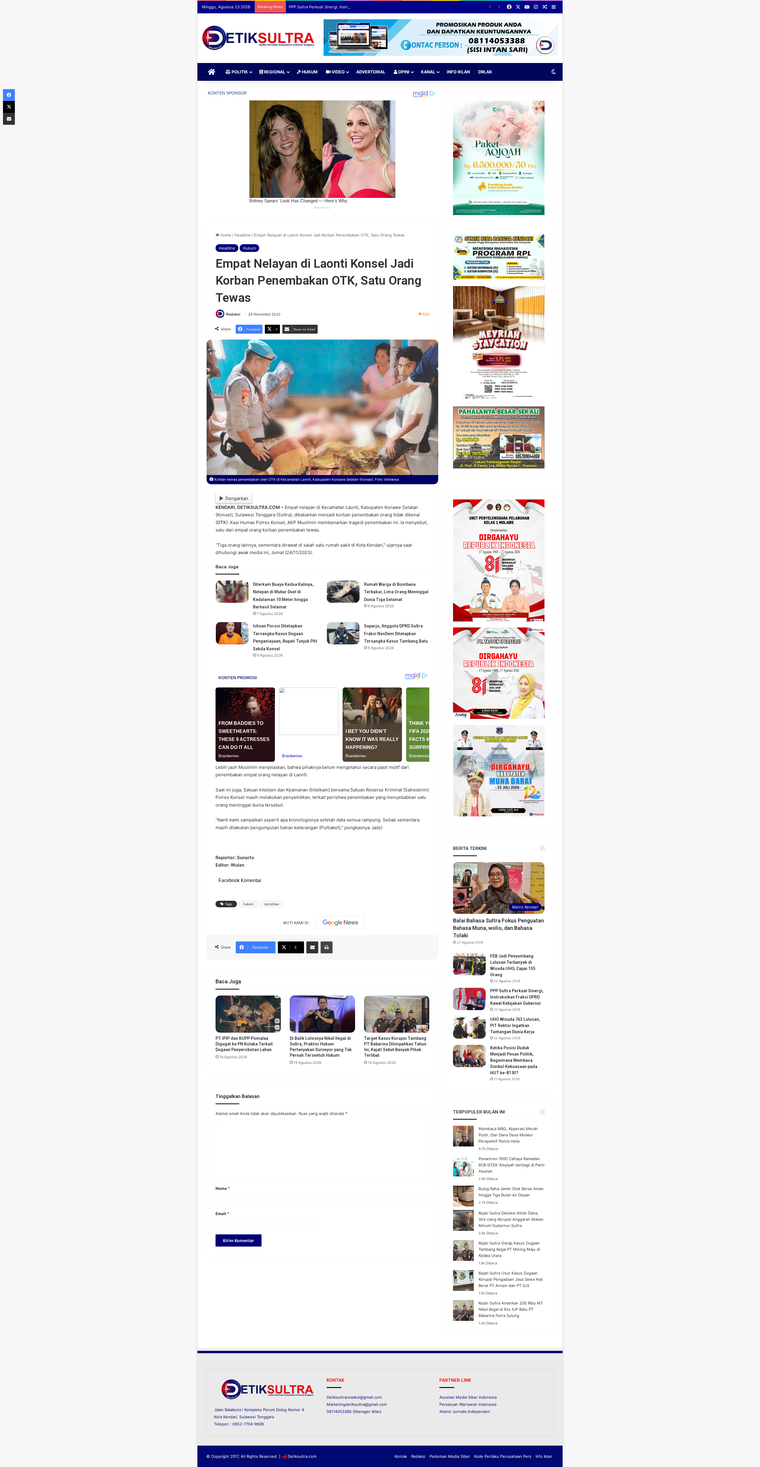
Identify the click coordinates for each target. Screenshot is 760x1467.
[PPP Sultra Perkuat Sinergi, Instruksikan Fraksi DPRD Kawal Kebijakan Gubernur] (469, 999)
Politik (239, 71)
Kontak (401, 1456)
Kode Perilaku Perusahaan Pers (502, 1456)
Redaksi (233, 314)
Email (222, 1213)
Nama (223, 1188)
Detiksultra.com (302, 1456)
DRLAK (485, 71)
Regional (274, 71)
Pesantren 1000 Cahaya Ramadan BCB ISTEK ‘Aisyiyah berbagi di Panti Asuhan (511, 1164)
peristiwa (272, 904)
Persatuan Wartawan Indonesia (467, 1404)
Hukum (309, 71)
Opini (403, 71)
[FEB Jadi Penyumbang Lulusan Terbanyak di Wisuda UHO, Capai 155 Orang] (469, 964)
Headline (243, 235)
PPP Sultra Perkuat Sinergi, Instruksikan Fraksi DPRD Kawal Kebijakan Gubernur (362, 6)
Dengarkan (236, 498)
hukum (248, 904)
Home (225, 235)
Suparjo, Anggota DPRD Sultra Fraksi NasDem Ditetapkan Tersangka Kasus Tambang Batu (396, 633)
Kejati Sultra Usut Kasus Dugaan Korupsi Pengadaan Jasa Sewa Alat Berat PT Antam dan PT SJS (511, 1279)
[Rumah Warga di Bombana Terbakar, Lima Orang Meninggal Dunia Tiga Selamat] (343, 592)
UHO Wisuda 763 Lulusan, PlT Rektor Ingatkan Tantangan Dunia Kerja (515, 1025)
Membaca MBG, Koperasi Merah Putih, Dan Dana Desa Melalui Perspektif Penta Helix (508, 1134)
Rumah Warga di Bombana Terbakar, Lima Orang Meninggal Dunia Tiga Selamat (396, 592)
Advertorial (370, 71)
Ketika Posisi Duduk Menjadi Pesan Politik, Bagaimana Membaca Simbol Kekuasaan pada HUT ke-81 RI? (513, 1060)
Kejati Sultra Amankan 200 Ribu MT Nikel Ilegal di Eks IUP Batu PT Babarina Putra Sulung (511, 1309)
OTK (221, 522)
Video (338, 71)
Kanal (428, 71)
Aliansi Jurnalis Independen (464, 1411)
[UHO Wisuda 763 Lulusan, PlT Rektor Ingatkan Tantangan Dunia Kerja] (469, 1027)
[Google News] (340, 922)
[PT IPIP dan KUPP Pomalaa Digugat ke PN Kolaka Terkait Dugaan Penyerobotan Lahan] (248, 1014)
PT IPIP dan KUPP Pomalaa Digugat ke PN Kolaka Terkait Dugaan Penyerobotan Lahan (244, 1044)
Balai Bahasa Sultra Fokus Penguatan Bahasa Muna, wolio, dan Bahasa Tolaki (498, 927)
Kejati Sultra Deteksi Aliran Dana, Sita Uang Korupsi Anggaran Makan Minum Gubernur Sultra (511, 1219)
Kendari (230, 1416)
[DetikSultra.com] (258, 38)
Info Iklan (458, 71)
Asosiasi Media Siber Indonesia (468, 1397)
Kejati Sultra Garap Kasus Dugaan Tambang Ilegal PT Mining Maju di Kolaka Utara (509, 1249)
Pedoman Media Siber (450, 1456)
